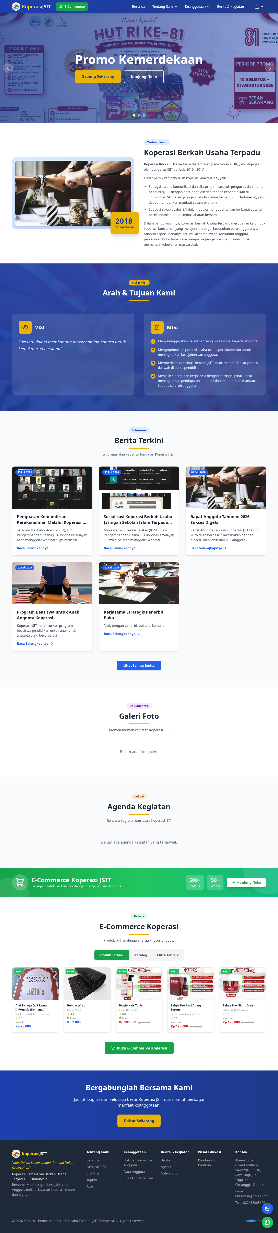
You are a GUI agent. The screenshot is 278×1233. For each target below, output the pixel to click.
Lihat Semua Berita (139, 665)
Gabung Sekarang (98, 76)
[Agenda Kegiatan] (267, 1208)
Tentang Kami (163, 6)
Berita (165, 1160)
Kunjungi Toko (144, 76)
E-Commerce (75, 6)
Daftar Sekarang (139, 1120)
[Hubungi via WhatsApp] (267, 1222)
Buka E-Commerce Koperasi (142, 1048)
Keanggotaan (195, 6)
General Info (96, 1166)
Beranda (138, 6)
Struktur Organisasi (139, 1178)
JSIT (36, 6)
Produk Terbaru (112, 955)
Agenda (167, 1166)
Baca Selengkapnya (33, 548)
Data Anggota (134, 1171)
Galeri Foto (169, 1173)
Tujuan (91, 1180)
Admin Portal (256, 1221)
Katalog (140, 955)
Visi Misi (92, 1173)
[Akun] (259, 6)
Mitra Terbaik (168, 955)
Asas (90, 1186)
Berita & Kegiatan (230, 6)
